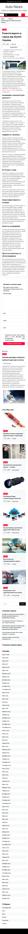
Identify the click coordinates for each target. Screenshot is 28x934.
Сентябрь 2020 (6, 844)
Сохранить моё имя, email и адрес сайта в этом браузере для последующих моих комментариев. (15, 337)
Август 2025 (5, 692)
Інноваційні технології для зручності (12, 50)
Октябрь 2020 (6, 841)
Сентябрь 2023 (6, 765)
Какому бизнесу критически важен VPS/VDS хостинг (12, 529)
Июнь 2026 (5, 661)
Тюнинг (4, 923)
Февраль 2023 (6, 787)
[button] (19, 14)
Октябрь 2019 (6, 870)
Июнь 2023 (5, 775)
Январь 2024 (5, 752)
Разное (4, 29)
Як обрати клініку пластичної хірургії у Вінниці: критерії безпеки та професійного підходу (13, 616)
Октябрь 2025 (6, 686)
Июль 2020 (5, 851)
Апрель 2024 (5, 743)
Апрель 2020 (5, 857)
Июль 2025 (5, 695)
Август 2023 (5, 768)
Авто (3, 911)
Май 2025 (4, 702)
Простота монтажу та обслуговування (13, 58)
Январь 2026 (5, 676)
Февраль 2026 (6, 673)
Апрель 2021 (5, 825)
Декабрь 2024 (6, 718)
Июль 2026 (5, 657)
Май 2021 (4, 822)
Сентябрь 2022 (6, 803)
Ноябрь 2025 (5, 683)
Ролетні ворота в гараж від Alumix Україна (11, 37)
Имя (4, 313)
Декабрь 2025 (6, 680)
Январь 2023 (5, 790)
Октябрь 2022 (6, 800)
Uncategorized (6, 907)
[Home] (2, 14)
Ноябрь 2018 (5, 898)
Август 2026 (5, 654)
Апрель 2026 (5, 667)
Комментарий (7, 293)
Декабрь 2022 (6, 794)
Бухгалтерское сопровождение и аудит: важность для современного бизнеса (13, 560)
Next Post (5, 351)
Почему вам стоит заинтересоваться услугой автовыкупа (12, 592)
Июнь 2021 (5, 819)
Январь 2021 (5, 832)
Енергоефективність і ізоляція (11, 54)
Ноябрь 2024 (5, 721)
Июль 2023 (5, 771)
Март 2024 (5, 746)
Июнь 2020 (5, 854)
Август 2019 (5, 876)
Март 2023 (5, 784)
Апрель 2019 (5, 889)
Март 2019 (5, 892)
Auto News (14, 7)
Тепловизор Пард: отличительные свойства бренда (12, 497)
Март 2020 (5, 860)
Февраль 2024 (6, 749)
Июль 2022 (5, 809)
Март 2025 (5, 708)
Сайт (4, 327)
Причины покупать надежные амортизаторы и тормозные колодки (13, 435)
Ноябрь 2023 (5, 759)
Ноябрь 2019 (5, 866)
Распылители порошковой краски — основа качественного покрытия (12, 466)
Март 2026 (5, 670)
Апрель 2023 (5, 781)
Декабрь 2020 (6, 835)
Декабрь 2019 (6, 863)
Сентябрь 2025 (6, 689)
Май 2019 (5, 885)
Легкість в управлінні (9, 56)
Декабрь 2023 (6, 756)
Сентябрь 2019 (6, 873)
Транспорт (5, 920)
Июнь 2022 (5, 813)
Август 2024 (5, 730)
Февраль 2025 (6, 711)
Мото (3, 914)
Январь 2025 (5, 714)
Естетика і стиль (7, 53)
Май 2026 (5, 664)
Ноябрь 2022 (5, 797)
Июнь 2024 (5, 737)
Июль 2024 (5, 733)
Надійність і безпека (8, 51)
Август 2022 (5, 806)
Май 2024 (5, 740)
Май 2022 (5, 816)
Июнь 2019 (5, 882)
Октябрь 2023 (6, 762)
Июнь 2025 (5, 699)
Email (5, 320)
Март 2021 (5, 828)
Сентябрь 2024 (6, 727)
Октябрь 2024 (6, 724)
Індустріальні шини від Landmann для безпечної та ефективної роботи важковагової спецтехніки (13, 627)
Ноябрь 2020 (5, 838)
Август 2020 (5, 847)
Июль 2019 (5, 879)
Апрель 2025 (5, 705)
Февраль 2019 (6, 895)
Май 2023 (5, 778)
